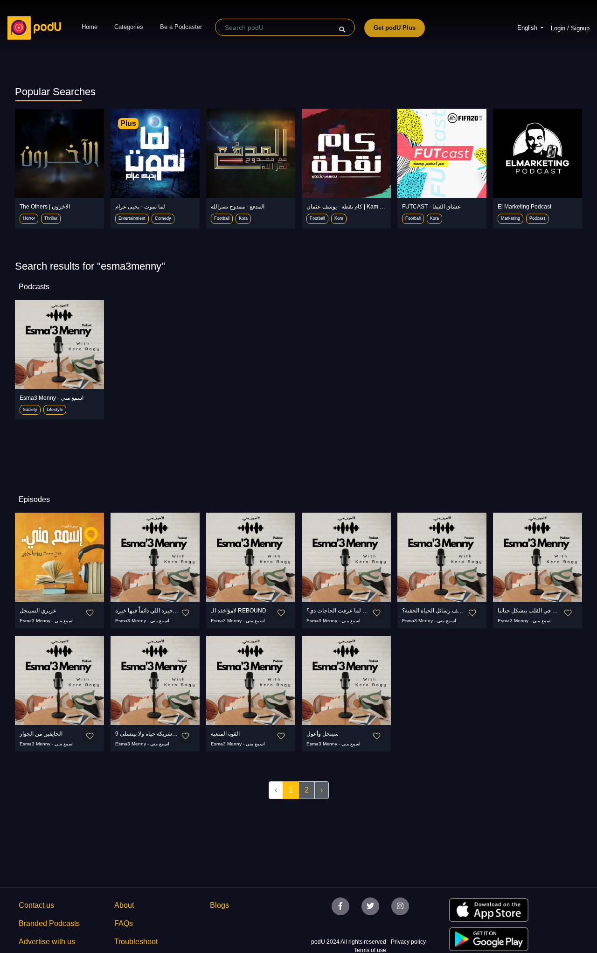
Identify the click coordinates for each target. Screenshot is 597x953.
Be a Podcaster (181, 26)
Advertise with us (47, 942)
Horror (29, 218)
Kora (243, 218)
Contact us (36, 905)
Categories (128, 26)
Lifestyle (55, 409)
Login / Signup (570, 28)
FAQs (123, 923)
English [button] (528, 27)
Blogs (219, 905)
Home (89, 26)
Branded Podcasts (49, 923)
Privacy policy (409, 942)
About (124, 905)
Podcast (537, 218)
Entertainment (132, 218)
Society (30, 409)
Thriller (50, 218)
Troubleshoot (136, 942)
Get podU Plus (395, 27)
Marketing (510, 218)
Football (221, 218)
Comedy (163, 218)
